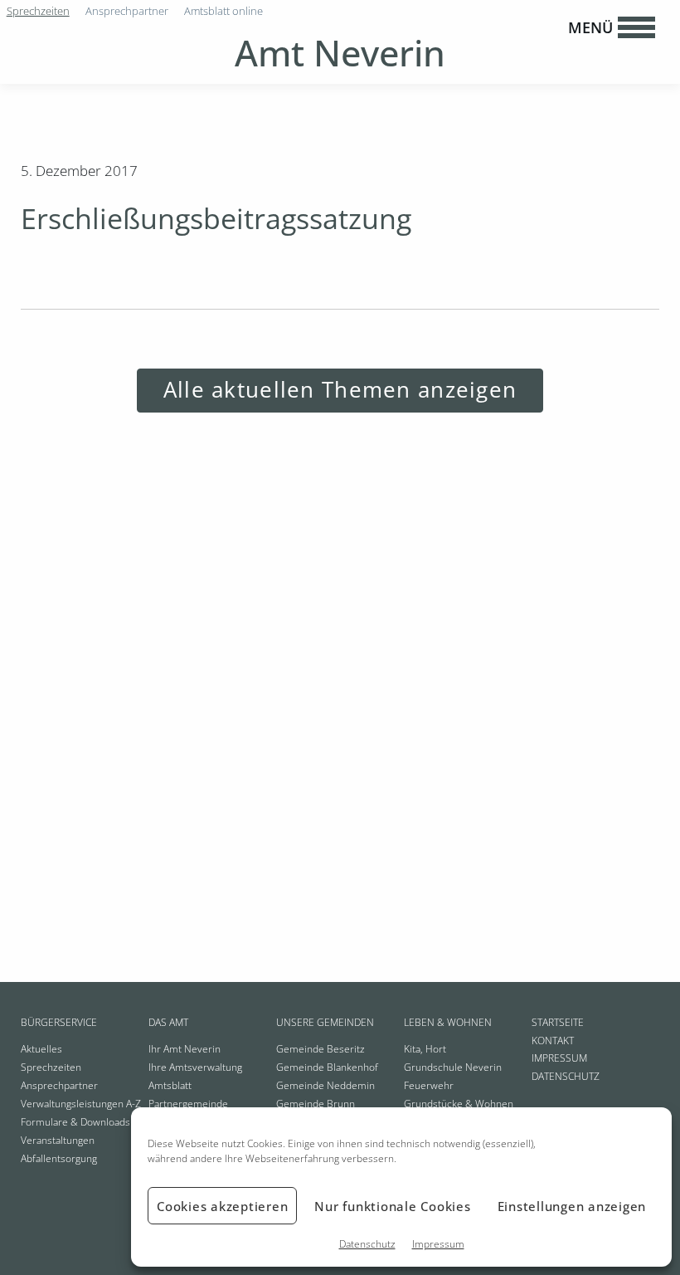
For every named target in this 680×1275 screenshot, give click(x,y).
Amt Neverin (340, 53)
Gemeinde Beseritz (320, 1049)
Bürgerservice (59, 1022)
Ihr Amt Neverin (184, 1049)
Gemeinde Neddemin (325, 1085)
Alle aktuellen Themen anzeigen (340, 389)
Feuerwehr (429, 1085)
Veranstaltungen (58, 1140)
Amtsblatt (170, 1085)
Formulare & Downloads (75, 1122)
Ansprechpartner (59, 1085)
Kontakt (553, 1040)
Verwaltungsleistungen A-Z (81, 1104)
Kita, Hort (425, 1049)
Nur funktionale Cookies (392, 1206)
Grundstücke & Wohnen (458, 1104)
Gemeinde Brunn (315, 1104)
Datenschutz (367, 1244)
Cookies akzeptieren (222, 1206)
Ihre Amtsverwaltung (195, 1067)
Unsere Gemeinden (325, 1022)
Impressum (438, 1244)
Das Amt (168, 1022)
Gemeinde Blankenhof (327, 1067)
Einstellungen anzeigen (572, 1206)
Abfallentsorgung (59, 1158)
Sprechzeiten (51, 1067)
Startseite (558, 1022)
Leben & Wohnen (448, 1022)
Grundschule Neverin (453, 1067)
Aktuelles (41, 1049)
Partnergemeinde (188, 1104)
